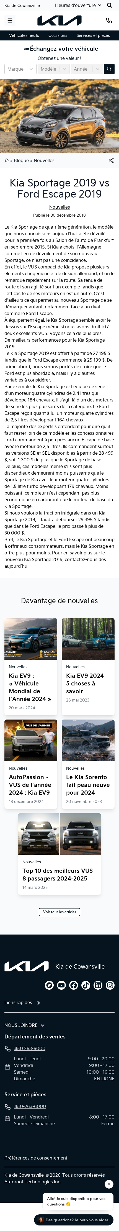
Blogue (21, 160)
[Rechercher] (110, 5)
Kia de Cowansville (22, 5)
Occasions (57, 35)
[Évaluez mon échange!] (109, 69)
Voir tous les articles (59, 912)
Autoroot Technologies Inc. (32, 1182)
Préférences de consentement (36, 1158)
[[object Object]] (111, 160)
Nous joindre (21, 1025)
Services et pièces (93, 35)
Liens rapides (18, 1002)
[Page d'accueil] (7, 160)
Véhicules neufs (24, 35)
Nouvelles (44, 160)
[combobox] (8, 69)
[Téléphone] (109, 20)
